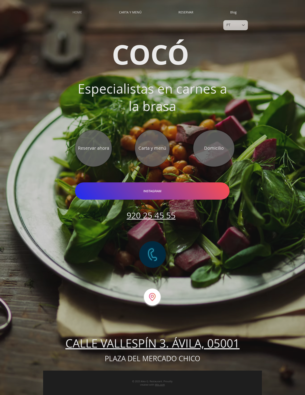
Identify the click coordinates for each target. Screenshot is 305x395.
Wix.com (160, 384)
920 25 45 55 (151, 215)
